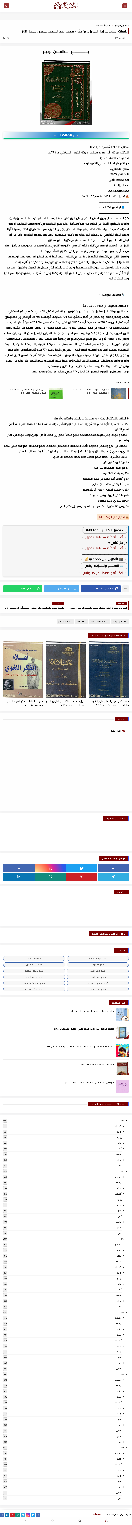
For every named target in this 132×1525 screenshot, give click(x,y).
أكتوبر (119, 1256)
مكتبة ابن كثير (64, 621)
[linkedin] (19, 877)
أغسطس (118, 1126)
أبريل (120, 1149)
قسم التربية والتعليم (34, 977)
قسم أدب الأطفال (34, 965)
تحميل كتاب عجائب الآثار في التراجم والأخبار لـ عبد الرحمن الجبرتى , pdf (66, 703)
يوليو (119, 1132)
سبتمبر (119, 1188)
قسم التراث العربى (98, 977)
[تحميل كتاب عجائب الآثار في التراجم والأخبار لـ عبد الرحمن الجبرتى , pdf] (66, 669)
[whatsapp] (50, 877)
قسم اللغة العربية (98, 989)
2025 (121, 1171)
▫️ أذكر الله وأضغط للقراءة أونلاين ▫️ (103, 573)
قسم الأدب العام (103, 25)
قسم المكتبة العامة (34, 989)
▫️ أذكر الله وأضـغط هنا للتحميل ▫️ (104, 537)
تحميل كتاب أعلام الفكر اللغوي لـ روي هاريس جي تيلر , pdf (25, 703)
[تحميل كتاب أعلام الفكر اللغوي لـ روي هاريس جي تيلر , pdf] (23, 669)
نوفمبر (119, 1182)
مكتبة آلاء (97, 1514)
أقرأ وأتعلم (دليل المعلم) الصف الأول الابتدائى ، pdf (92, 1011)
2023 (121, 1312)
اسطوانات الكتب (34, 958)
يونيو (119, 1137)
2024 (121, 1239)
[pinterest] (81, 877)
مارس (119, 1154)
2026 (121, 1120)
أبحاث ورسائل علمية (97, 958)
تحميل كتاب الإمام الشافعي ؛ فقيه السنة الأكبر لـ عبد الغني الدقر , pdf (27, 391)
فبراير (119, 1160)
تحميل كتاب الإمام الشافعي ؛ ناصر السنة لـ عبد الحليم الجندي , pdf (91, 391)
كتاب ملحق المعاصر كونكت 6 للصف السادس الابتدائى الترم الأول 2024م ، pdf (80, 1047)
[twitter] (81, 868)
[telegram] (113, 877)
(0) (4, 38)
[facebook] (113, 868)
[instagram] (50, 868)
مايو (120, 1143)
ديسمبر (118, 1177)
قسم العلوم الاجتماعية (98, 983)
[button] (101, 588)
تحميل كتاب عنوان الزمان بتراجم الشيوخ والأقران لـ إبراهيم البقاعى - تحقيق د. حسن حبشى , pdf (110, 703)
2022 (121, 1374)
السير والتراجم (121, 25)
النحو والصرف (98, 965)
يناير (120, 1166)
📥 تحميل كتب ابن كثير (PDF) (113, 517)
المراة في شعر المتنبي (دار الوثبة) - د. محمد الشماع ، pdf (89, 1082)
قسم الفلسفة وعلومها (34, 983)
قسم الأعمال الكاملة (34, 971)
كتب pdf (80, 621)
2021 (121, 1447)
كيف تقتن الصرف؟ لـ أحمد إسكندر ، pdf (97, 1065)
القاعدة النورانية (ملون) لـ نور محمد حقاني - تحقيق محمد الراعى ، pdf (84, 1029)
